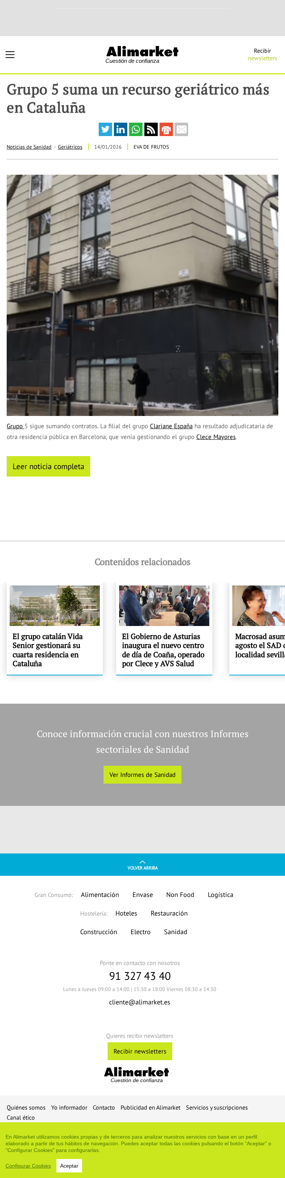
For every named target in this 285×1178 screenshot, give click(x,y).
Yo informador (69, 1107)
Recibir (262, 54)
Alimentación (100, 894)
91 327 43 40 (140, 975)
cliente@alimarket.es (139, 1002)
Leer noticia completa (48, 466)
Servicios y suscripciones (217, 1107)
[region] (142, 1150)
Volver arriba (143, 868)
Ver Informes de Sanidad (142, 775)
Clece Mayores (216, 437)
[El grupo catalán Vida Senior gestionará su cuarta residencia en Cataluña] (55, 628)
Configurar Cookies (28, 1166)
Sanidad (175, 931)
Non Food (180, 894)
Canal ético (21, 1117)
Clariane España (171, 426)
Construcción (98, 931)
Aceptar (69, 1166)
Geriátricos (70, 146)
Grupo (15, 426)
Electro (141, 931)
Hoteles (126, 913)
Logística (220, 894)
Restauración (169, 913)
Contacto (104, 1107)
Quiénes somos (26, 1107)
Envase (142, 894)
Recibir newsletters (140, 1051)
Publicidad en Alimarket (150, 1107)
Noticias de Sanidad (29, 146)
